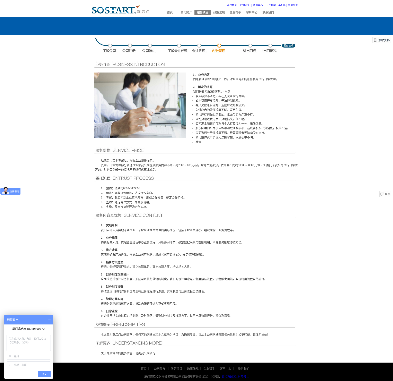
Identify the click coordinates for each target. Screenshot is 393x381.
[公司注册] (129, 52)
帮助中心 (258, 5)
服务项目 (202, 12)
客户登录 (232, 5)
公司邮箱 (271, 5)
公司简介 (186, 12)
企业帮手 (235, 12)
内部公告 (293, 5)
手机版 (282, 5)
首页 (170, 12)
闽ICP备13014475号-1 (235, 376)
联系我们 (268, 12)
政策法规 (219, 12)
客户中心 (251, 12)
